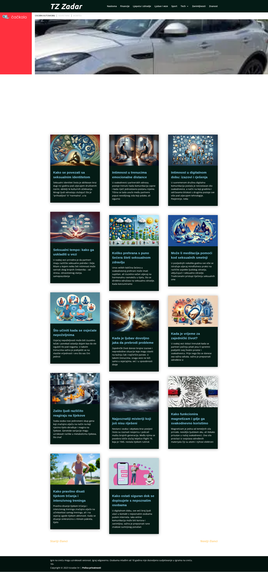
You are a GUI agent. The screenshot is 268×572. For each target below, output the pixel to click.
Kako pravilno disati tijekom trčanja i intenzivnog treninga (69, 496)
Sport (174, 6)
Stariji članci (59, 541)
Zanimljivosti (199, 6)
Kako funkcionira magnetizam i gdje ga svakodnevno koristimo (189, 418)
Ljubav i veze (161, 6)
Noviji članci (209, 541)
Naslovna (112, 6)
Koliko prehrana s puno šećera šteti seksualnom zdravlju (131, 257)
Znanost (213, 6)
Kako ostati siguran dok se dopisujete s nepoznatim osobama (133, 500)
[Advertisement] (134, 98)
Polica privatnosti (91, 567)
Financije (125, 6)
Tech (183, 6)
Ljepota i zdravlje (142, 6)
